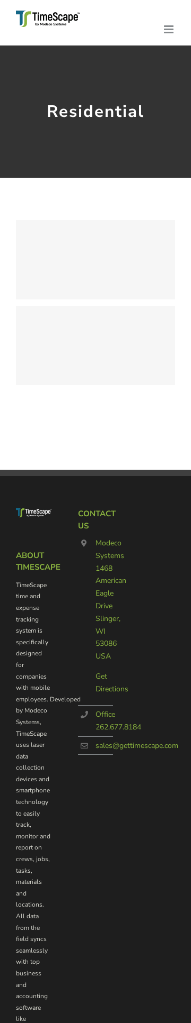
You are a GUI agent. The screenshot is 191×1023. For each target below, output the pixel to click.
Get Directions (104, 682)
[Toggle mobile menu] (169, 29)
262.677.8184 (118, 727)
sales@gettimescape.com (137, 746)
